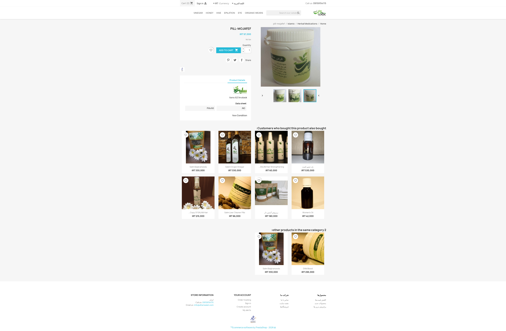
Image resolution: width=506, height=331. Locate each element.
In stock (243, 97)
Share (241, 60)
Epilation (229, 12)
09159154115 (319, 3)
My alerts (247, 310)
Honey (209, 12)
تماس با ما (285, 300)
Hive (218, 12)
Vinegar (198, 12)
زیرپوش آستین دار (271, 212)
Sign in (248, 303)
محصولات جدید (320, 303)
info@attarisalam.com (203, 305)
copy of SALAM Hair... (198, 212)
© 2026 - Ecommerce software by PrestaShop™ (253, 327)
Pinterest (228, 60)
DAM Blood (308, 268)
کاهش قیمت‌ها (320, 300)
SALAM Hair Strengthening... (271, 167)
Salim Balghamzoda (198, 167)
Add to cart (228, 50)
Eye (240, 12)
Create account (244, 306)
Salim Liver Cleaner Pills (234, 212)
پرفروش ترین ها (320, 306)
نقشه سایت (284, 303)
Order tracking (244, 300)
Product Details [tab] (237, 80)
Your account (242, 295)
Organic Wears (254, 12)
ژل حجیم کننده (307, 167)
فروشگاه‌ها (284, 306)
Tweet (235, 60)
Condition (242, 115)
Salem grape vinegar (234, 167)
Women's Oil (307, 212)
